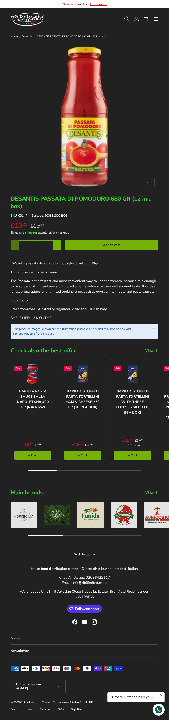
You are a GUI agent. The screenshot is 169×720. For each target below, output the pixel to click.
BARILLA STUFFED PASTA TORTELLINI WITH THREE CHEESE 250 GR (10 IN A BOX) (133, 402)
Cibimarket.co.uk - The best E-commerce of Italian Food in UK (56, 702)
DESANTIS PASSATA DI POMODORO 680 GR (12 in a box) (71, 36)
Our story (44, 709)
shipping (31, 233)
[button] (146, 19)
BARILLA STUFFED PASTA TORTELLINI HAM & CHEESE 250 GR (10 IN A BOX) (83, 399)
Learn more (98, 4)
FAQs (60, 709)
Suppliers (76, 709)
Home (14, 36)
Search (14, 709)
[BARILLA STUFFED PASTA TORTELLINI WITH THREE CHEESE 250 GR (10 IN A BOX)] (132, 373)
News (29, 709)
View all (151, 350)
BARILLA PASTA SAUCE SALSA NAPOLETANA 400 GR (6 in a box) (33, 399)
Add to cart (111, 245)
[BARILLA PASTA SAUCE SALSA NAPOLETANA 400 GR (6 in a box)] (32, 373)
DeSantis (27, 36)
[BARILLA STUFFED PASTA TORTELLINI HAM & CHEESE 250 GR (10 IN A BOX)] (82, 373)
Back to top (82, 554)
